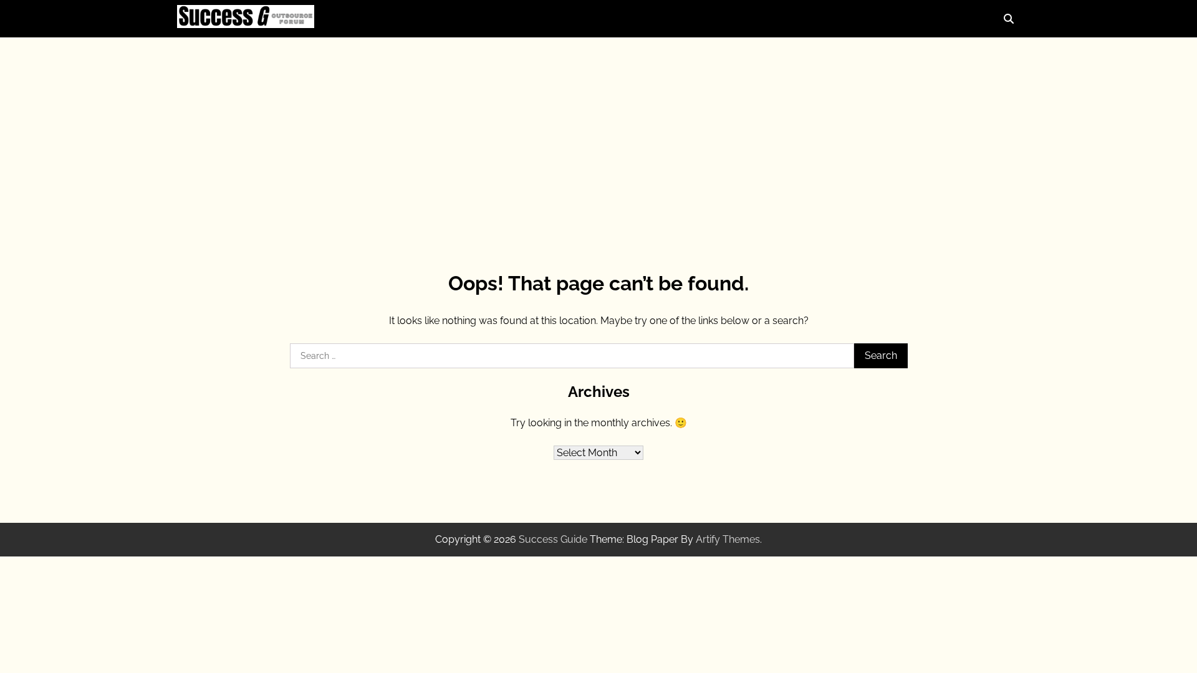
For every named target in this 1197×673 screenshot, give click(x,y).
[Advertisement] (598, 137)
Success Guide (553, 539)
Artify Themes (728, 539)
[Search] (1009, 18)
